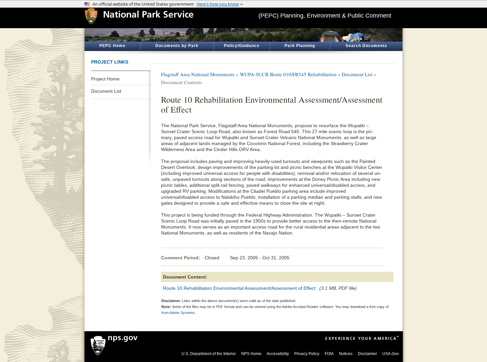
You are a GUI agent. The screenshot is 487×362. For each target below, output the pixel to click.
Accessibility (278, 353)
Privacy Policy (306, 353)
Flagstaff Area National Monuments (198, 74)
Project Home (105, 78)
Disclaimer (367, 353)
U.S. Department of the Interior (209, 353)
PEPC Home (112, 45)
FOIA (329, 353)
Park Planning (300, 45)
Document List (106, 91)
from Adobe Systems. (178, 313)
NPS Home (251, 353)
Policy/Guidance (241, 45)
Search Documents (366, 45)
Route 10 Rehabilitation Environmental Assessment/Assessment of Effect (239, 288)
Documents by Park (176, 45)
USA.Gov (390, 353)
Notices (345, 353)
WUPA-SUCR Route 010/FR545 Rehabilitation (288, 74)
